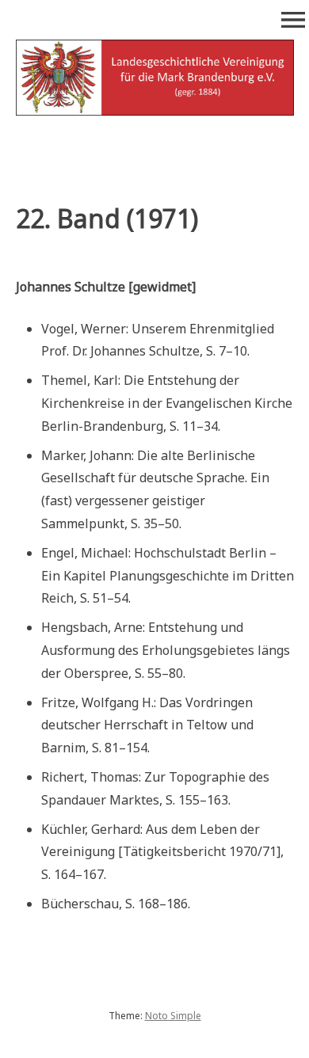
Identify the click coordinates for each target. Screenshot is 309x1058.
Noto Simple (173, 1015)
